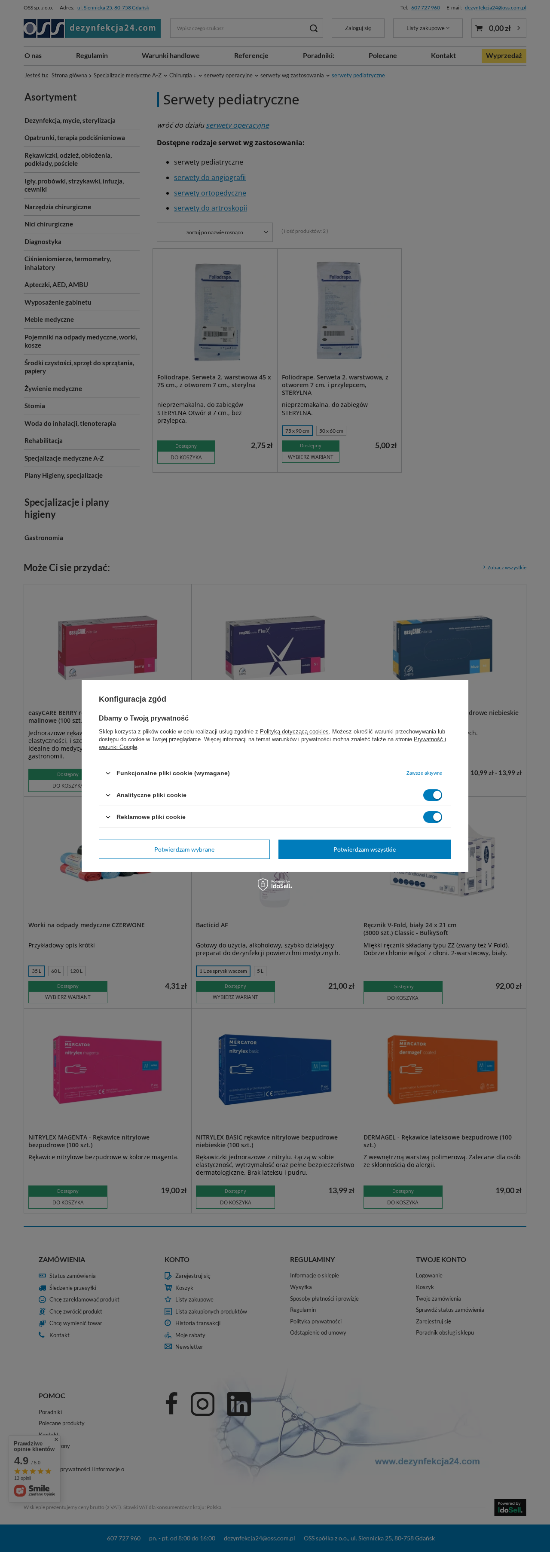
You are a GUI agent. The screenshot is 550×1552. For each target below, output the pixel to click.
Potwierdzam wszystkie (364, 848)
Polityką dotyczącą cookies (294, 731)
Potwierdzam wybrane (184, 848)
